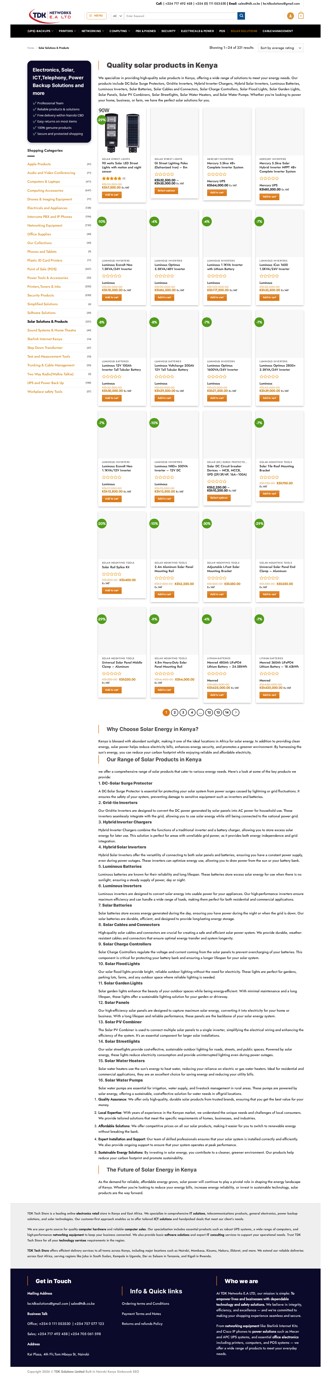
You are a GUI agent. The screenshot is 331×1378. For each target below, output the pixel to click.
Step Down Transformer (45, 347)
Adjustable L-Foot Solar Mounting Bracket (223, 569)
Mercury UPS (216, 181)
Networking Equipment (44, 225)
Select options (166, 190)
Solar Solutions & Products (47, 321)
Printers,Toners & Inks (44, 286)
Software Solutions (41, 312)
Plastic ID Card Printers (44, 260)
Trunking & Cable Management (50, 365)
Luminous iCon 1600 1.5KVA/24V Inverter (275, 267)
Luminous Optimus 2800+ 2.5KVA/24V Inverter (278, 368)
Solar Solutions (244, 31)
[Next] (235, 712)
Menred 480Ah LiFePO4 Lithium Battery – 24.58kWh (227, 665)
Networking (91, 31)
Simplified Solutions (42, 304)
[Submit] (241, 16)
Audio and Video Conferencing (51, 172)
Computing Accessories (45, 190)
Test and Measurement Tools (48, 356)
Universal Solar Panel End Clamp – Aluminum (277, 569)
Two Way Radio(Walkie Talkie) (50, 374)
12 (209, 712)
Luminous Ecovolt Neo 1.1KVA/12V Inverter (117, 468)
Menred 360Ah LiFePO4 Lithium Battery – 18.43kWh (279, 665)
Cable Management (278, 31)
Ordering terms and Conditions (146, 1303)
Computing (118, 31)
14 (227, 712)
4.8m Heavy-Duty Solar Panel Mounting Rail (171, 665)
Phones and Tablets (41, 251)
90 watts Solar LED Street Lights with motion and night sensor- (121, 167)
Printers (66, 31)
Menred (212, 681)
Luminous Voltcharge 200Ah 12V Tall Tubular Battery (174, 368)
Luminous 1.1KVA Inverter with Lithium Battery (225, 267)
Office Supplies (39, 234)
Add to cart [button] (111, 195)
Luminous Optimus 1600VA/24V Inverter (222, 368)
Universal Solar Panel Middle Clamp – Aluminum (122, 665)
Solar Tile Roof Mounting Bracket (277, 468)
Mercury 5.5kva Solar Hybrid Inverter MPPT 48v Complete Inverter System (278, 167)
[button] (97, 15)
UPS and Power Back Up (45, 382)
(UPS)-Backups (38, 31)
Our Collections (39, 242)
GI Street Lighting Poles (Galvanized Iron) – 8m (171, 165)
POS (222, 31)
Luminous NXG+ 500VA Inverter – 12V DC (171, 468)
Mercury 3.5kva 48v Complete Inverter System (225, 165)
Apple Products (39, 164)
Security (168, 31)
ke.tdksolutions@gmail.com (281, 3)
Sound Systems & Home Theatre (51, 330)
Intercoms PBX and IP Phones (49, 216)
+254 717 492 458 (178, 3)
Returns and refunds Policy (142, 1323)
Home (30, 48)
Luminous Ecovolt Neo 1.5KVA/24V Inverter (117, 267)
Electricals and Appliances (47, 207)
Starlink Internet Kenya (44, 338)
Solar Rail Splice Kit (115, 567)
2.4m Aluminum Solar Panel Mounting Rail (174, 569)
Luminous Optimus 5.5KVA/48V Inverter (170, 267)
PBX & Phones (146, 31)
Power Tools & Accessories (47, 277)
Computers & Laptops (43, 181)
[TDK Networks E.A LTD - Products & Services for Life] (52, 16)
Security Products (40, 295)
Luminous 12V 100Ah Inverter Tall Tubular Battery (121, 368)
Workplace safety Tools (44, 391)
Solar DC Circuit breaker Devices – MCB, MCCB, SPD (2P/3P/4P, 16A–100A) (227, 470)
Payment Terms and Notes (142, 1313)
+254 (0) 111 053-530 (210, 3)
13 (218, 712)
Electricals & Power (197, 31)
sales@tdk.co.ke (249, 3)
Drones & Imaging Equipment (49, 199)
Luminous (108, 283)
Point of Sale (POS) (42, 269)
